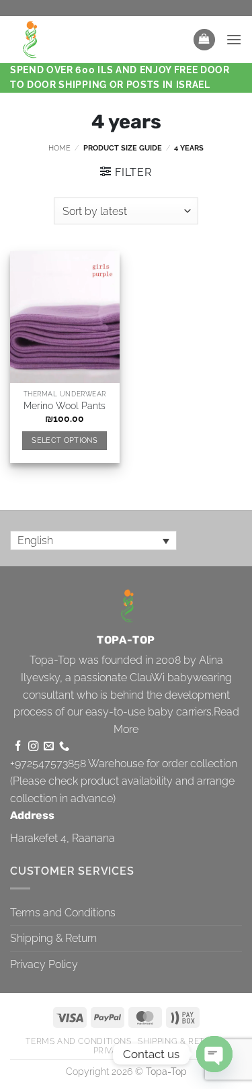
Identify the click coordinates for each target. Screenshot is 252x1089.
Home (59, 148)
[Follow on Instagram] (33, 746)
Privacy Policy (44, 964)
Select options (64, 440)
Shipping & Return (53, 938)
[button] (204, 40)
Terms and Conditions (63, 912)
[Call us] (64, 746)
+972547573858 (48, 763)
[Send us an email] (49, 746)
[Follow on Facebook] (18, 746)
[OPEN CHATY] (214, 1054)
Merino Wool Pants (65, 405)
